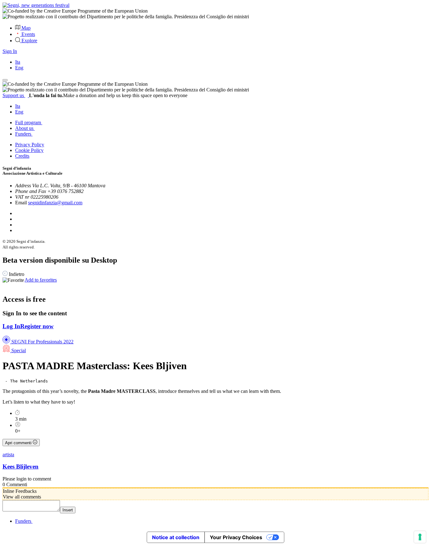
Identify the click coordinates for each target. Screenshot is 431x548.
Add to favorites (41, 280)
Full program (28, 122)
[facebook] (16, 213)
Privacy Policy (29, 144)
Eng (19, 67)
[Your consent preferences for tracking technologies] (420, 537)
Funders (23, 134)
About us (25, 128)
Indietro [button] (16, 274)
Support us (14, 95)
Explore (29, 40)
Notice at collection (175, 537)
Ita (17, 62)
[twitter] (17, 219)
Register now (37, 326)
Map (26, 28)
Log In (11, 326)
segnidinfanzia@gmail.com (55, 202)
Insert (67, 510)
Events (28, 34)
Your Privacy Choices (236, 537)
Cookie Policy (29, 150)
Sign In (10, 51)
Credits (22, 156)
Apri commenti (19, 442)
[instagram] (17, 230)
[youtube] (17, 224)
